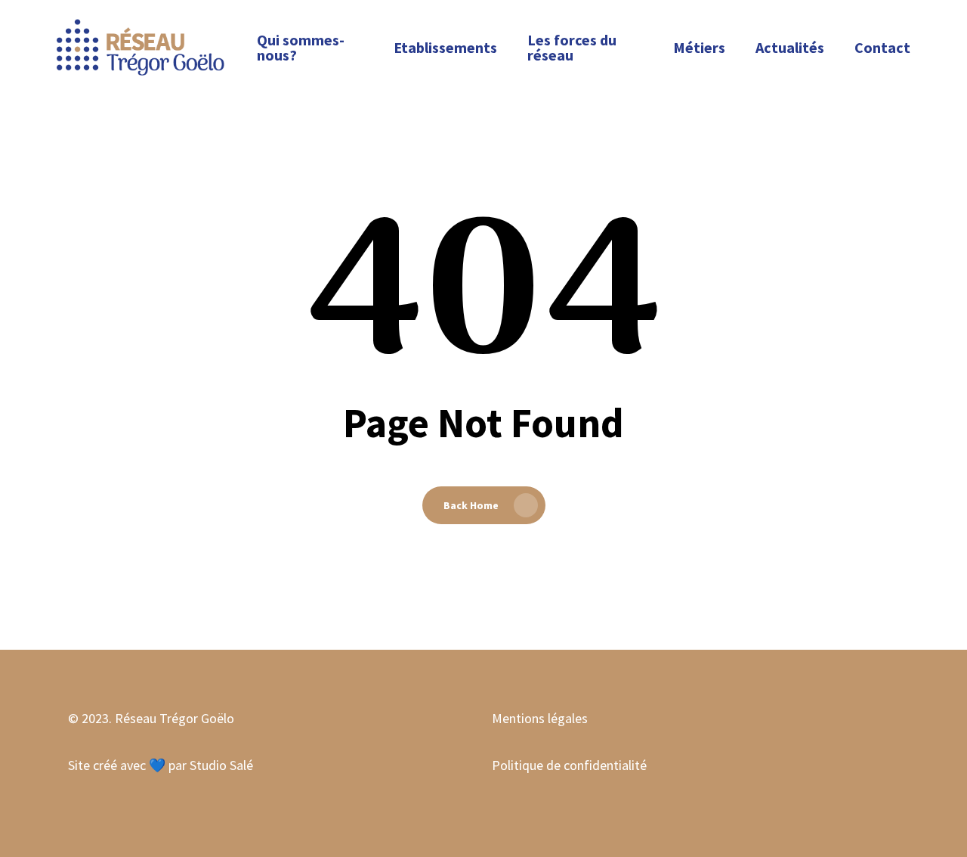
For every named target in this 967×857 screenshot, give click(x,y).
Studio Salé (221, 765)
